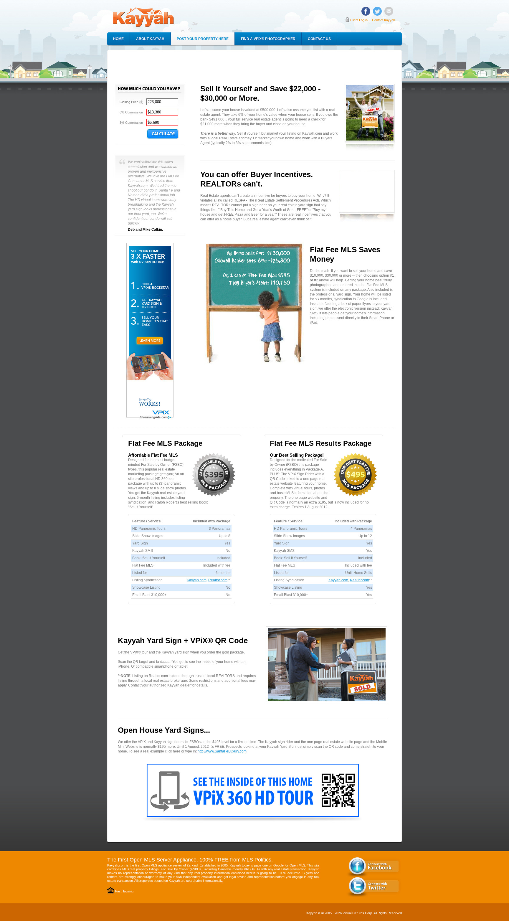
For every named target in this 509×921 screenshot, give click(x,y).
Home (118, 39)
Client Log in (359, 20)
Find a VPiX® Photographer (268, 39)
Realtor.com (217, 580)
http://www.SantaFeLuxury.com (222, 751)
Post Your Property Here (203, 39)
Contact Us (319, 39)
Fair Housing (124, 891)
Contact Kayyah (383, 20)
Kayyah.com (196, 580)
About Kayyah (150, 39)
